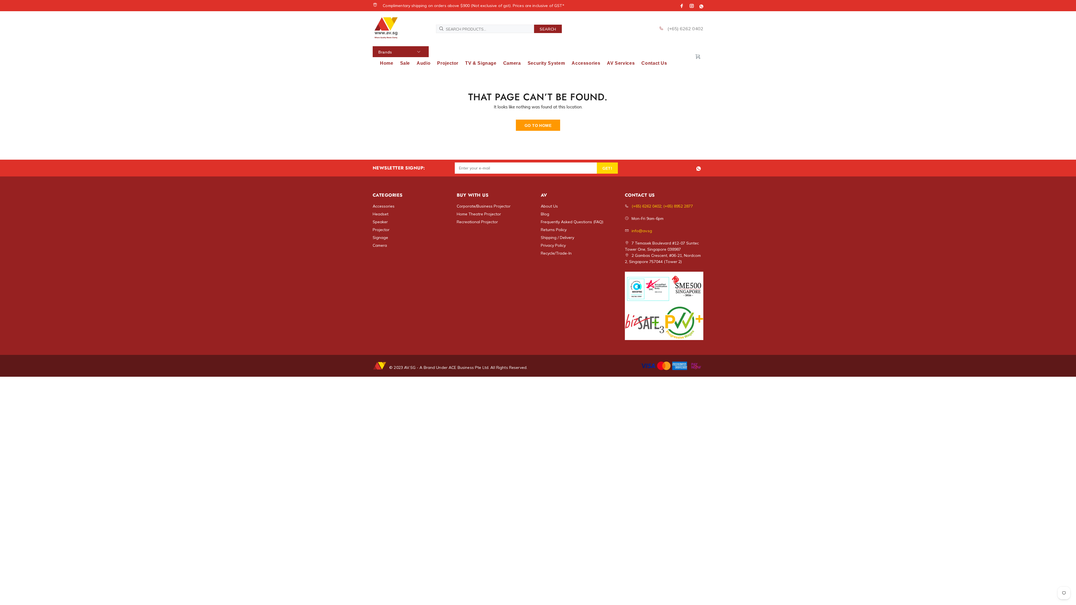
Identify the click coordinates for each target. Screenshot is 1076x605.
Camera (380, 245)
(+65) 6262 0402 (684, 28)
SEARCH (548, 29)
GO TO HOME (538, 125)
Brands (385, 52)
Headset (380, 214)
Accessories (384, 206)
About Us (549, 206)
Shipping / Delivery (557, 237)
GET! (607, 168)
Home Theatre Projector (479, 214)
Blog (545, 214)
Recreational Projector (477, 221)
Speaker (380, 221)
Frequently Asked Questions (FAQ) (572, 221)
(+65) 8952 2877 (678, 206)
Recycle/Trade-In (556, 253)
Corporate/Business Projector (484, 206)
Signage (380, 237)
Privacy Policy (553, 245)
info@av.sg (642, 230)
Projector (381, 229)
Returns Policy (554, 229)
